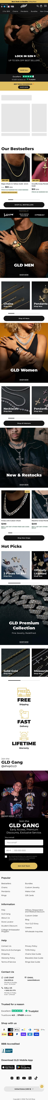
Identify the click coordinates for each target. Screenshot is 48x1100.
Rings (3, 895)
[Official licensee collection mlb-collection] (8, 6)
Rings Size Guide (32, 962)
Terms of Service (8, 962)
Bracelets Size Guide (34, 958)
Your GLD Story (32, 924)
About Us (5, 918)
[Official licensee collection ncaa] (4, 6)
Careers (28, 928)
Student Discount (9, 926)
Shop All (24, 70)
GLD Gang (5, 914)
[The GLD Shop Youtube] (24, 1078)
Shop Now (24, 380)
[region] (24, 177)
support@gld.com (33, 980)
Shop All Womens (24, 423)
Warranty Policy (8, 958)
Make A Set (30, 891)
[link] (24, 248)
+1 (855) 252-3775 (10, 990)
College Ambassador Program (10, 931)
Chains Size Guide (33, 954)
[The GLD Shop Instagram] (12, 1078)
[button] (38, 6)
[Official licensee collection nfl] (1, 6)
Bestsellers (6, 883)
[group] (24, 1)
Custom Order (31, 916)
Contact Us (6, 946)
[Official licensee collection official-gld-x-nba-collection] (12, 6)
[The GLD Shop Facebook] (18, 1078)
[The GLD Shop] (24, 6)
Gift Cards (29, 895)
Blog (27, 920)
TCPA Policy (30, 950)
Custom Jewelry (32, 887)
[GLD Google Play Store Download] (23, 1067)
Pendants (5, 891)
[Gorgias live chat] (42, 1086)
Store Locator (7, 922)
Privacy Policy (31, 946)
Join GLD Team (24, 866)
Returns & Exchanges (11, 950)
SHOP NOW (24, 87)
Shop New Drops (24, 538)
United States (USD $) (23, 1089)
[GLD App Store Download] (8, 1067)
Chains (4, 887)
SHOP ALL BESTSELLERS (24, 205)
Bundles (29, 883)
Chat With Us (8, 980)
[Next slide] (44, 794)
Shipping (5, 954)
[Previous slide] (3, 794)
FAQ (3, 910)
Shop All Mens (24, 318)
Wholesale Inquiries (34, 931)
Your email (9, 837)
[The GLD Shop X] (30, 1078)
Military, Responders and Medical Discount (35, 911)
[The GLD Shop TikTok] (36, 1078)
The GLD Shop (30, 1099)
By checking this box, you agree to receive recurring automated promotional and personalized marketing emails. (23, 857)
